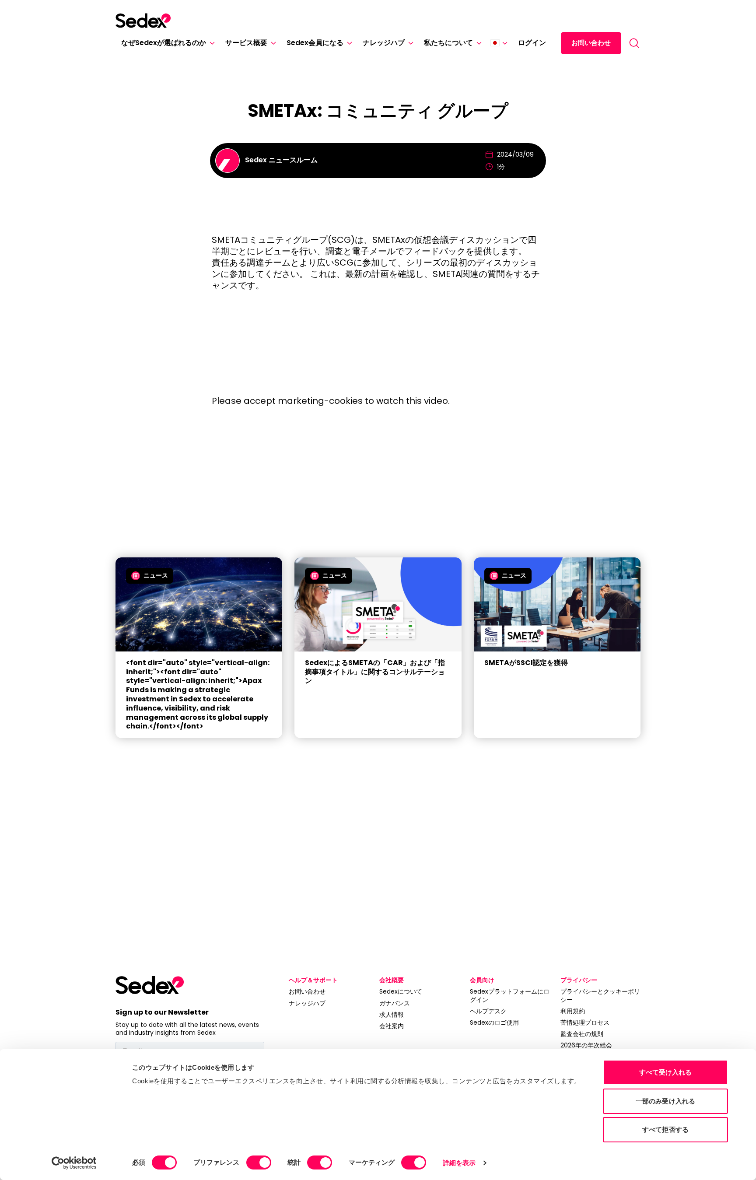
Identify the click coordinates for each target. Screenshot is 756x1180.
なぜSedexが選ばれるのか (163, 43)
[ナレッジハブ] (409, 43)
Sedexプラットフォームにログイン (510, 995)
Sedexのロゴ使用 (494, 1022)
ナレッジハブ (384, 43)
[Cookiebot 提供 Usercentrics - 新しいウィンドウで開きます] (74, 1162)
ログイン (532, 43)
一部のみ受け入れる (665, 1101)
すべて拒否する (665, 1129)
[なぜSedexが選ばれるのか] (210, 43)
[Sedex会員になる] (347, 43)
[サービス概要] (271, 43)
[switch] (258, 1162)
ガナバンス (394, 1003)
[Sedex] (143, 20)
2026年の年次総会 (586, 1045)
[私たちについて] (477, 43)
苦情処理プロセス (584, 1022)
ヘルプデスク (488, 1011)
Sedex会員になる (315, 43)
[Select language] (499, 42)
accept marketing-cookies (303, 401)
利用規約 (572, 1011)
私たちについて (448, 43)
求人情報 (391, 1015)
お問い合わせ (591, 42)
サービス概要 (246, 43)
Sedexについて (400, 991)
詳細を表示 (459, 1162)
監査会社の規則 (581, 1034)
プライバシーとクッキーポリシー (600, 995)
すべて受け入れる (665, 1072)
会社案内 (391, 1026)
